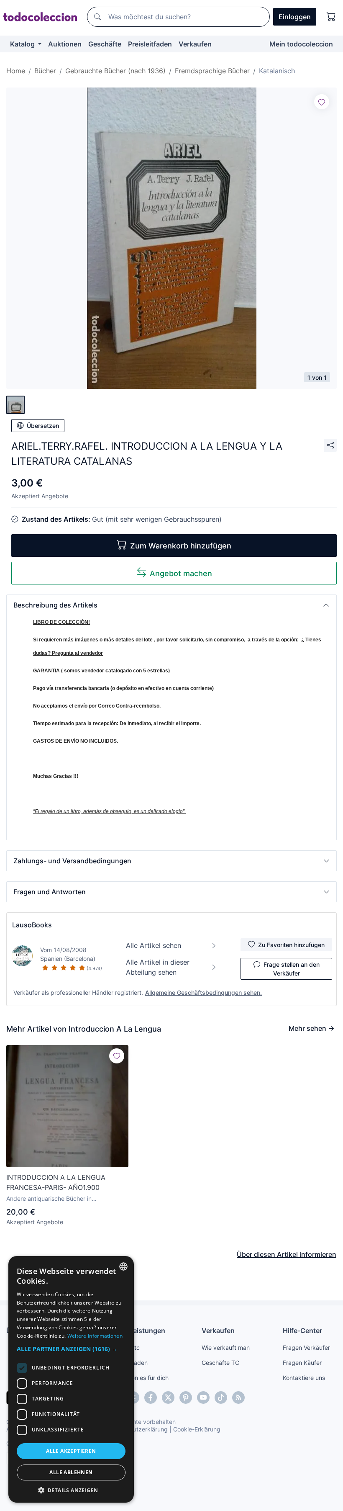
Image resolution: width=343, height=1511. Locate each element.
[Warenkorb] (331, 16)
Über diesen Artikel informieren (286, 1254)
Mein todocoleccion (301, 44)
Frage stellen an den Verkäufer (292, 969)
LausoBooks (32, 925)
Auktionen (65, 44)
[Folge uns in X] (168, 1397)
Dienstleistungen (137, 1330)
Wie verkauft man (226, 1347)
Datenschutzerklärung (137, 1429)
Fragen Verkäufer (306, 1347)
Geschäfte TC (220, 1362)
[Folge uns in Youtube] (203, 1397)
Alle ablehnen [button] (70, 1472)
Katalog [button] (23, 44)
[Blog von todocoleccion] (238, 1397)
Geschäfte (104, 44)
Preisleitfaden (150, 44)
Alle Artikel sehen (153, 945)
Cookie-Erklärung (196, 1429)
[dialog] (71, 1379)
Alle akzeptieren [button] (71, 1450)
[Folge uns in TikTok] (221, 1397)
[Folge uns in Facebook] (150, 1397)
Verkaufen (195, 44)
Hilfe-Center (302, 1330)
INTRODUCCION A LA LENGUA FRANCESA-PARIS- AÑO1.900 (55, 1182)
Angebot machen (181, 573)
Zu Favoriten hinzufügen (291, 944)
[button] (171, 605)
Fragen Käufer (302, 1362)
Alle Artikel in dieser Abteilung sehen (157, 967)
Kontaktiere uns (304, 1377)
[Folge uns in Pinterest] (185, 1397)
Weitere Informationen (95, 1335)
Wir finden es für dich (139, 1377)
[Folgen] (321, 101)
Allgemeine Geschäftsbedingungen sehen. (203, 992)
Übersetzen (43, 425)
